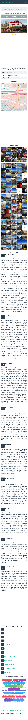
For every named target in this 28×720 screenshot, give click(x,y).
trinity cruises (20, 686)
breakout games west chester (10, 686)
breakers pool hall (7, 693)
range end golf (21, 701)
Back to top (22, 710)
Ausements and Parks (7, 2)
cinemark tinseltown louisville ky (11, 681)
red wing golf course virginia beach (10, 701)
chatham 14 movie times (18, 684)
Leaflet (25, 110)
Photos (14, 16)
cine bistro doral (22, 679)
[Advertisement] (14, 51)
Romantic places (14, 710)
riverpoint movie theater (8, 692)
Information (5, 16)
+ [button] (3, 85)
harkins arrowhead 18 (8, 695)
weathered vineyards (8, 699)
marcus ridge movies (19, 698)
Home (3, 8)
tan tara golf (21, 681)
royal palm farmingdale (9, 698)
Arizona (8, 8)
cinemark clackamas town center (9, 696)
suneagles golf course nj (20, 696)
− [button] (3, 87)
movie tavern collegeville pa (18, 699)
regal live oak (15, 679)
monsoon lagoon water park (18, 695)
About (7, 710)
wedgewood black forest (7, 679)
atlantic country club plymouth (8, 690)
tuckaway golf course (9, 684)
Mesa (13, 8)
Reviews (23, 16)
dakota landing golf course (8, 682)
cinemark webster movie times (14, 689)
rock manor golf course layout (18, 693)
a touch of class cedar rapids (7, 687)
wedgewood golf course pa (20, 690)
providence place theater (19, 692)
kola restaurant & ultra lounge (20, 687)
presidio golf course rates (19, 682)
